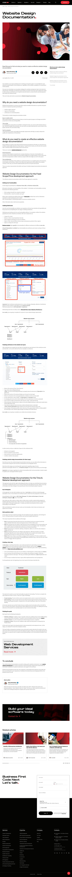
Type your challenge (42, 792)
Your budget (43, 788)
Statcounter (27, 196)
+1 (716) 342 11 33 (58, 845)
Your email (41, 782)
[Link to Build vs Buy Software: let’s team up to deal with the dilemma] (36, 746)
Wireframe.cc (39, 309)
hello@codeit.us (57, 843)
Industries (26, 2)
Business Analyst (6, 225)
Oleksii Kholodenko (11, 71)
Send (45, 813)
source (42, 618)
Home (3, 6)
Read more (8, 652)
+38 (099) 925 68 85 (58, 848)
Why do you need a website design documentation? (57, 68)
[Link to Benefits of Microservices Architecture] (13, 746)
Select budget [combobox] (53, 789)
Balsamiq (33, 309)
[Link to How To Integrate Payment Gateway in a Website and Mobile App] (58, 746)
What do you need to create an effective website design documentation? (58, 72)
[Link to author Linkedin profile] (16, 71)
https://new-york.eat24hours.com (15, 549)
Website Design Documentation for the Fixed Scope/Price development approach (59, 77)
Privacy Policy (64, 813)
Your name (41, 777)
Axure (29, 309)
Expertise (19, 2)
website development (16, 150)
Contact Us (65, 2)
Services (13, 2)
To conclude (52, 85)
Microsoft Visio (24, 309)
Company (38, 2)
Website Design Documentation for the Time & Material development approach (58, 81)
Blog (6, 6)
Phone (55, 783)
